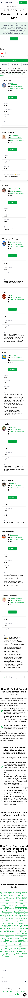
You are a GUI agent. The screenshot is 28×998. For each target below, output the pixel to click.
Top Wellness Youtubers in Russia (21, 926)
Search (14, 60)
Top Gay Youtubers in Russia (21, 919)
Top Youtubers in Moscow (7, 912)
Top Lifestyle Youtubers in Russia (21, 909)
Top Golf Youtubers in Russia (21, 902)
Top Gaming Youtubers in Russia (21, 916)
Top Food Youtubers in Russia (21, 899)
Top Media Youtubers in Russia (7, 942)
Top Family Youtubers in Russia (21, 949)
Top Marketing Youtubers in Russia (21, 896)
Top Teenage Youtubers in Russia (7, 952)
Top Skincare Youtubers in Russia (21, 929)
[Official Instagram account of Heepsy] (15, 994)
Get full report (12, 97)
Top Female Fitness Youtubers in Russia (21, 906)
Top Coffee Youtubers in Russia (21, 955)
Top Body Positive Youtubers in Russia (7, 922)
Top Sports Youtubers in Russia (7, 916)
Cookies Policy (22, 991)
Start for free (14, 39)
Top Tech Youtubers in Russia (21, 922)
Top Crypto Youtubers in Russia (7, 935)
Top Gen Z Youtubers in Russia (7, 939)
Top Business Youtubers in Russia (7, 932)
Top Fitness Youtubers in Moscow (7, 926)
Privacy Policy (5, 991)
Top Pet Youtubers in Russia (21, 935)
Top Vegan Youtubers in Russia (7, 909)
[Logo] (7, 2)
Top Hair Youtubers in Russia (7, 955)
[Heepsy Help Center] (17, 2)
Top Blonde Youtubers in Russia (21, 939)
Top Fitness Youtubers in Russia (21, 893)
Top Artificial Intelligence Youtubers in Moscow (21, 912)
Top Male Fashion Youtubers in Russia (7, 949)
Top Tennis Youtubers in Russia (7, 919)
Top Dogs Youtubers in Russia (21, 942)
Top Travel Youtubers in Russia (7, 899)
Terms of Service (14, 991)
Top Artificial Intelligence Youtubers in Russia (7, 893)
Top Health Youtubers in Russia (7, 929)
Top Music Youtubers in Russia (21, 945)
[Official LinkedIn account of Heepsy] (18, 994)
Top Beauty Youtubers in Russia (7, 896)
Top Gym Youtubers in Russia (7, 906)
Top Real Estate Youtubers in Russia (21, 952)
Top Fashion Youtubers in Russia (7, 902)
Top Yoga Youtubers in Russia (7, 945)
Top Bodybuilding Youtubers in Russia (21, 932)
